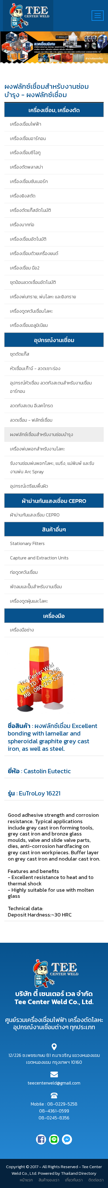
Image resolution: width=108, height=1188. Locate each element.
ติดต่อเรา (96, 1180)
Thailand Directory (78, 1173)
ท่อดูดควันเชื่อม (24, 572)
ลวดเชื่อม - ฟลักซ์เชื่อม (31, 419)
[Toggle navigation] (98, 15)
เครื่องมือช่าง (22, 629)
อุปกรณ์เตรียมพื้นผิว (29, 485)
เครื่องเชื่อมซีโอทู (25, 152)
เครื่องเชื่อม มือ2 (24, 267)
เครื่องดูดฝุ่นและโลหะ (29, 600)
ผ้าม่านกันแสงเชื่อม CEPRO (35, 514)
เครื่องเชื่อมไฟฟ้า (25, 123)
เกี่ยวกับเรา (74, 1180)
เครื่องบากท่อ (22, 224)
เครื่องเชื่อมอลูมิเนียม (29, 325)
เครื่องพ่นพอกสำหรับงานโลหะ (37, 448)
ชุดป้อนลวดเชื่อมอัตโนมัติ (33, 282)
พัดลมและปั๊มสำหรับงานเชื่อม (36, 586)
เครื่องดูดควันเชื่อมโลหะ (31, 311)
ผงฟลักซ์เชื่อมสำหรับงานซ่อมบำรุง (41, 434)
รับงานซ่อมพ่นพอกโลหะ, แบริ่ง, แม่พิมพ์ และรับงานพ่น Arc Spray (52, 467)
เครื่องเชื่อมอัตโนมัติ (28, 238)
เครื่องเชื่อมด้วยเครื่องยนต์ (34, 253)
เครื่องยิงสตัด (22, 195)
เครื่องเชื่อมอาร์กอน (28, 138)
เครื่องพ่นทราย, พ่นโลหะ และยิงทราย (43, 296)
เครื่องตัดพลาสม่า (26, 166)
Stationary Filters (27, 543)
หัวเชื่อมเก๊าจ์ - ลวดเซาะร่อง (35, 368)
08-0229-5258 (62, 1103)
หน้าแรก (26, 1180)
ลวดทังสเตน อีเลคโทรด (31, 405)
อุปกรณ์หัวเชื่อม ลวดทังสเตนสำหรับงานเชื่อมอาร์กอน (51, 387)
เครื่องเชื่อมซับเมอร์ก (29, 181)
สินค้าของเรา (49, 1180)
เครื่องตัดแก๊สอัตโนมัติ (30, 210)
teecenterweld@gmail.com (54, 1082)
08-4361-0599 (54, 1110)
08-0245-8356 (54, 1117)
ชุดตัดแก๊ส (19, 353)
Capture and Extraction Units (39, 557)
